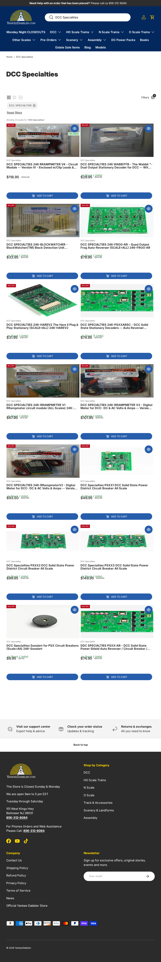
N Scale (89, 787)
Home (9, 57)
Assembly (90, 818)
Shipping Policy (17, 868)
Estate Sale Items (67, 47)
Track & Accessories (98, 803)
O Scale (89, 795)
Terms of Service (18, 890)
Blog (87, 47)
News (10, 898)
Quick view (75, 128)
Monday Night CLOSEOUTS (25, 32)
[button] (152, 17)
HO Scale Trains (95, 780)
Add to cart (45, 195)
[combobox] (88, 17)
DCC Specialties (24, 57)
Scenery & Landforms (99, 810)
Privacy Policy (16, 883)
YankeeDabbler (23, 948)
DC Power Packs (123, 40)
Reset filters (14, 112)
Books (144, 40)
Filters (146, 96)
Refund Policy (16, 875)
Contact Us (14, 860)
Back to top (80, 744)
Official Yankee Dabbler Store (27, 905)
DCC (87, 772)
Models (100, 47)
